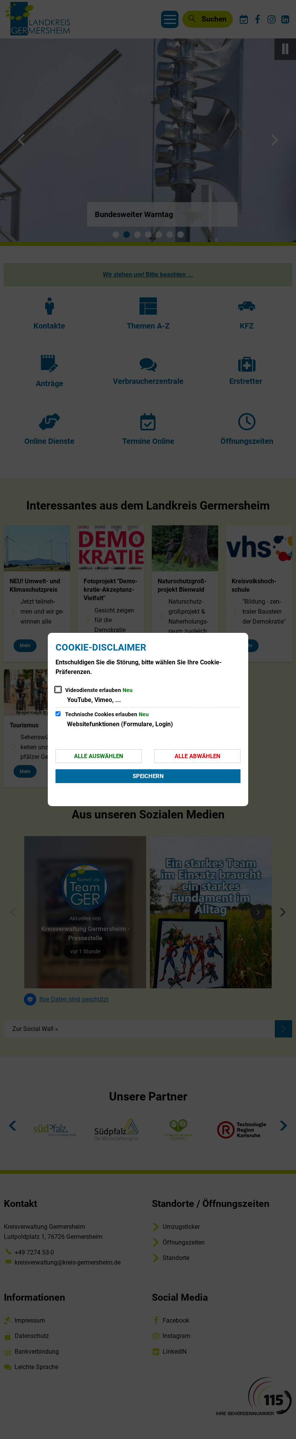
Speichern (148, 776)
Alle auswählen (98, 756)
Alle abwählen (197, 756)
